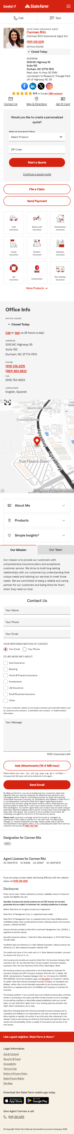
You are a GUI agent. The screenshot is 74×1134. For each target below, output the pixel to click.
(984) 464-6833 (16, 370)
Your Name (12, 610)
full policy (45, 979)
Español (8, 6)
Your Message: (14, 722)
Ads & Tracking (11, 1054)
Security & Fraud (12, 1059)
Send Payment (37, 201)
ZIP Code (16, 149)
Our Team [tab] (55, 549)
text (17, 332)
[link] (37, 6)
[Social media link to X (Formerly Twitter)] (41, 86)
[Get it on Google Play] (37, 1100)
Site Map (8, 1083)
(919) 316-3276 (35, 41)
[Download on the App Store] (13, 1100)
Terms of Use (10, 1069)
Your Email (12, 634)
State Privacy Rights (13, 1078)
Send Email (37, 784)
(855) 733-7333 (31, 826)
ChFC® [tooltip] (7, 844)
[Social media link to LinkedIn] (32, 86)
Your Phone (12, 622)
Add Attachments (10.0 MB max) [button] (37, 765)
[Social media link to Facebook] (24, 86)
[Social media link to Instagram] (49, 86)
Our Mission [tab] (18, 549)
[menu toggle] (68, 6)
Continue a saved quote (37, 174)
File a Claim (37, 189)
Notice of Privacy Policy (15, 1073)
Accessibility (9, 1064)
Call (8, 332)
